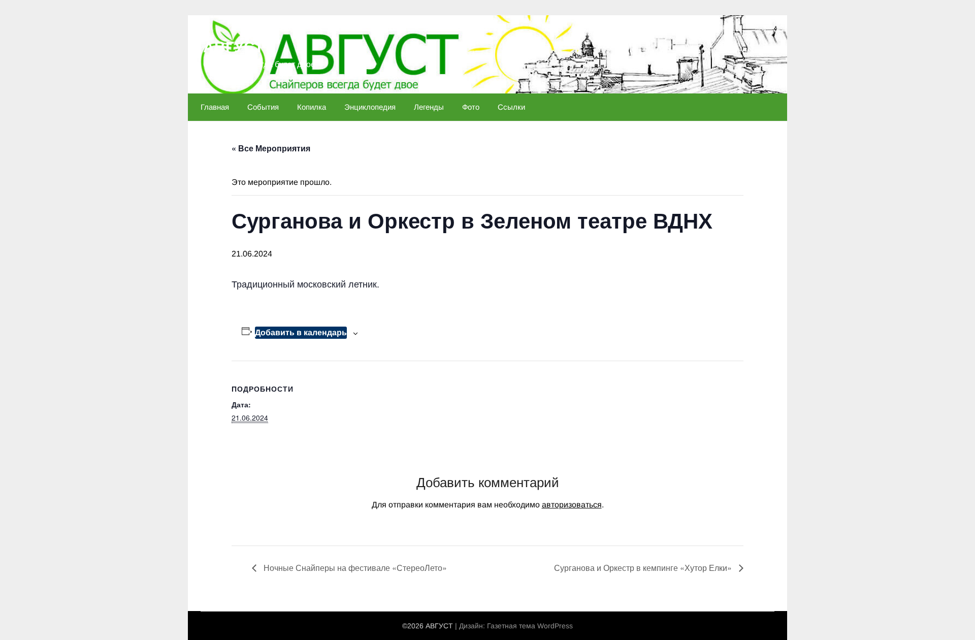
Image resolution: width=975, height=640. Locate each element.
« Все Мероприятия (271, 148)
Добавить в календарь (301, 332)
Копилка (311, 107)
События (263, 107)
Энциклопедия (370, 107)
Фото (470, 107)
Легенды (429, 107)
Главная (215, 107)
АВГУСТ (233, 47)
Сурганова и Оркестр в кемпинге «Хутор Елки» (644, 567)
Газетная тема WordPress (530, 626)
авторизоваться (572, 504)
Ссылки (511, 107)
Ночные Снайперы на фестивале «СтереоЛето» (354, 567)
